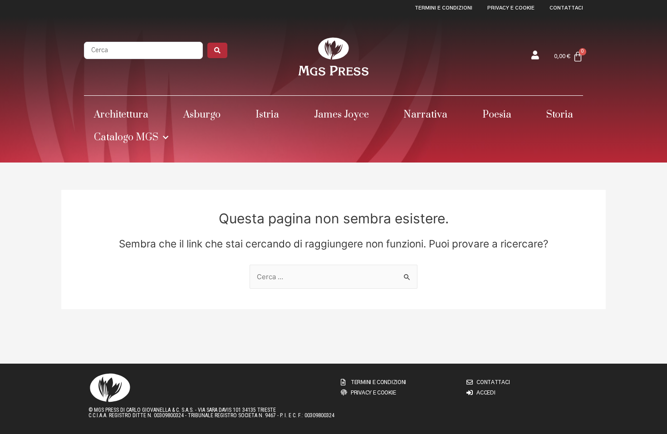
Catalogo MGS (126, 137)
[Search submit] (217, 50)
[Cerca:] (333, 276)
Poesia (496, 114)
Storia (559, 114)
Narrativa (425, 114)
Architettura (121, 114)
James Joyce (341, 114)
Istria (267, 114)
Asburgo (202, 114)
